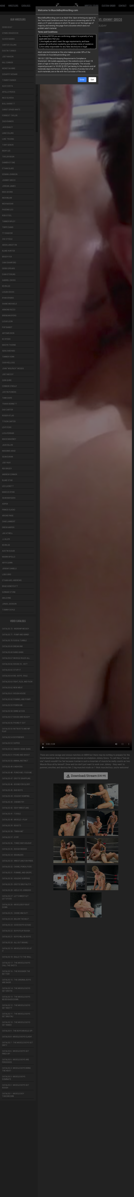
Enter (82, 80)
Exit (92, 80)
